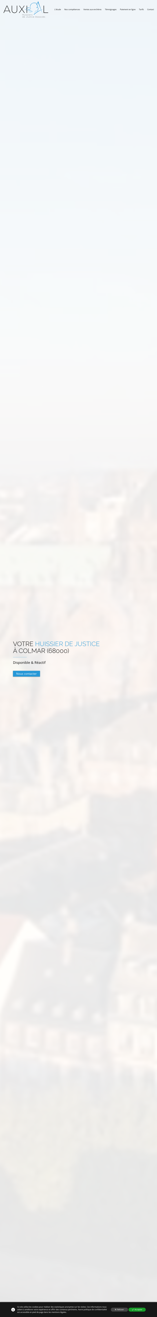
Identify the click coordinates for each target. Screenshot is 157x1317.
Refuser (120, 1309)
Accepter (138, 1309)
